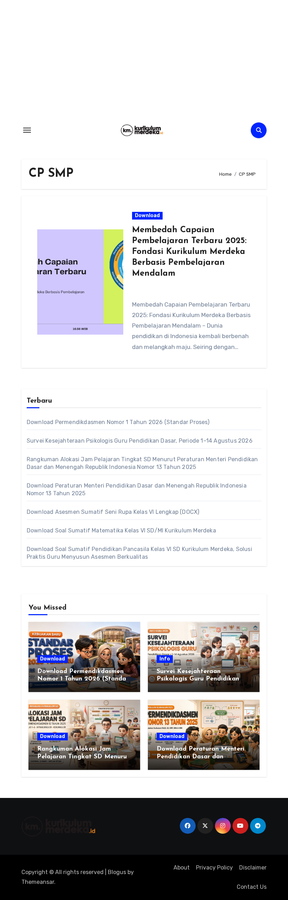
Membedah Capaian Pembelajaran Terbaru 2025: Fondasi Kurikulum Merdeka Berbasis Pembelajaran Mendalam (189, 252)
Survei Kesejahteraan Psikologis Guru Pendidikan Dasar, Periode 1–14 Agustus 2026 (140, 440)
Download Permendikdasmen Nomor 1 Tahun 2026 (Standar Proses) (118, 422)
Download (147, 216)
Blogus (117, 872)
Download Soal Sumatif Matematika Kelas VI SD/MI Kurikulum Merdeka (121, 530)
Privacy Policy (214, 867)
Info (164, 659)
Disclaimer (253, 867)
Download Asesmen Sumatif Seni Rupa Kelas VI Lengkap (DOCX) (113, 512)
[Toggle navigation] (27, 130)
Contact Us (252, 887)
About (182, 867)
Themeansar (37, 882)
